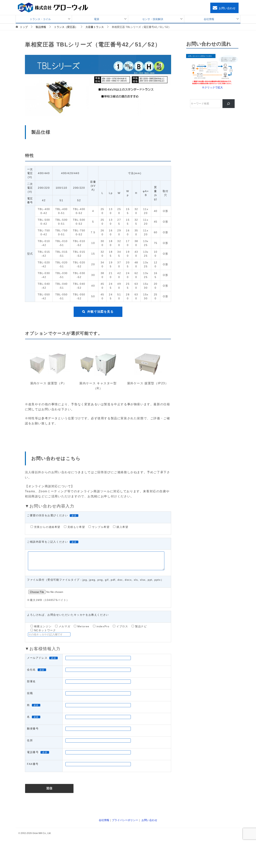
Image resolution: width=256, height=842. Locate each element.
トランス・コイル (40, 19)
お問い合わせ (227, 8)
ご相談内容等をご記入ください (47, 541)
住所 (30, 740)
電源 (96, 19)
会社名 (31, 669)
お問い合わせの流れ (208, 44)
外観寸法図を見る (100, 311)
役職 (30, 693)
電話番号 (33, 752)
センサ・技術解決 (152, 19)
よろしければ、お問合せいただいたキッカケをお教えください (68, 614)
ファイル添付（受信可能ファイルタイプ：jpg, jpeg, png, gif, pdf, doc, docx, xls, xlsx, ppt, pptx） (95, 579)
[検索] (228, 103)
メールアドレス (37, 657)
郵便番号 (33, 728)
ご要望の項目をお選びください (47, 515)
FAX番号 (33, 763)
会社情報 (209, 19)
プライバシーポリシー (125, 820)
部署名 (31, 681)
